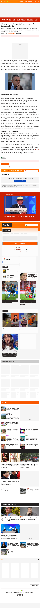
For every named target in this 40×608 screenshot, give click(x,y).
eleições (37, 149)
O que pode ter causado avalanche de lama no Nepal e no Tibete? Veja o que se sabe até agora (13, 552)
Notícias (2, 488)
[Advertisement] (28, 498)
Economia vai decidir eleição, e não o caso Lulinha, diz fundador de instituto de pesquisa (10, 483)
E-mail (35, 1)
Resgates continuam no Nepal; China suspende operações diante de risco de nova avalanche (29, 466)
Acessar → (17, 266)
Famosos (7, 405)
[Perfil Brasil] (3, 158)
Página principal (6, 1)
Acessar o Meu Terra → (17, 225)
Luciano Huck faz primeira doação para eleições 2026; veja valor (28, 518)
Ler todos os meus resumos (20, 243)
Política (2, 516)
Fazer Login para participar (20, 180)
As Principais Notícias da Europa (6, 462)
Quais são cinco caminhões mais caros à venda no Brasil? (9, 490)
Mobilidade (8, 413)
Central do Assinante (28, 1)
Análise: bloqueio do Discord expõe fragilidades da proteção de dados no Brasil (13, 498)
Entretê (7, 428)
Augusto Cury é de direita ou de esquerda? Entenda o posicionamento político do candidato (10, 519)
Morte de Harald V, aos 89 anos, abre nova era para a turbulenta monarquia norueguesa (10, 466)
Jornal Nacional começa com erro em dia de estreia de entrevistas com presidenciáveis (13, 544)
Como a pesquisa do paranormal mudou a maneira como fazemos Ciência (33, 490)
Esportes (26, 435)
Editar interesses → (35, 230)
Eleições (21, 516)
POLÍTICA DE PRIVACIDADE (29, 592)
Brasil (2, 480)
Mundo (21, 462)
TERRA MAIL (21, 1)
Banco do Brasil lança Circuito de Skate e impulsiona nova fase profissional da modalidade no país (33, 545)
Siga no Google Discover (9, 262)
